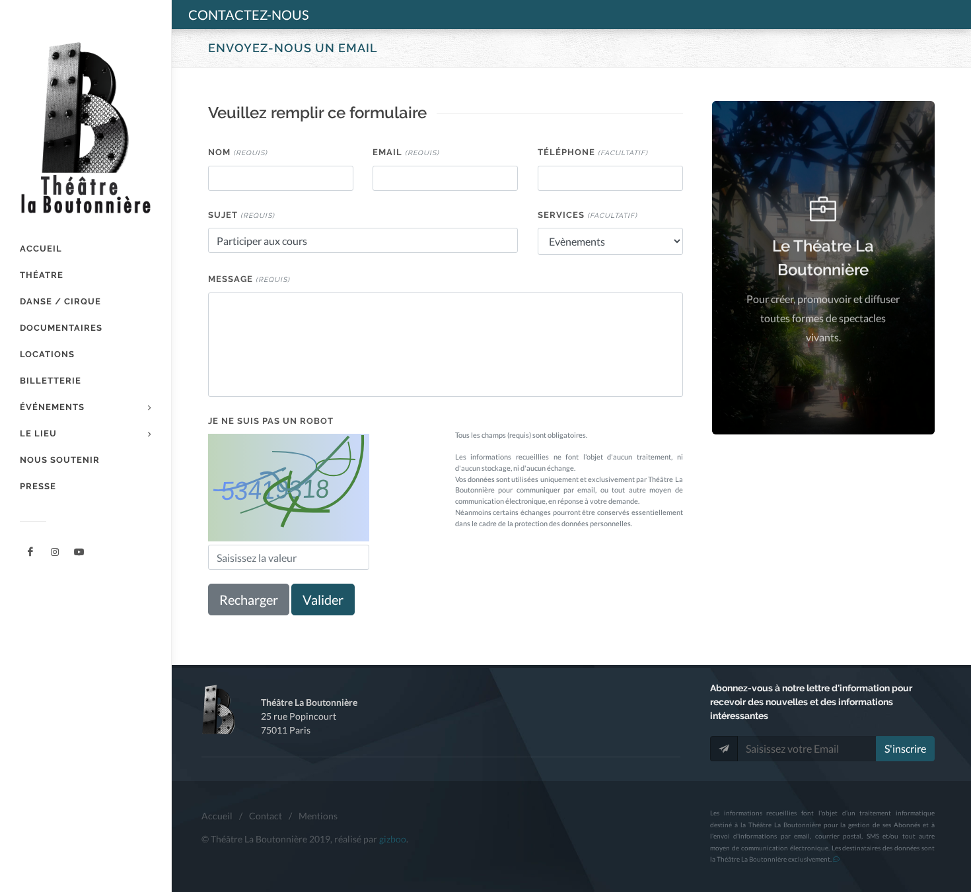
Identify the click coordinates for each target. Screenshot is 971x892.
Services (587, 215)
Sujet (241, 215)
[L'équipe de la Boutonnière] (79, 552)
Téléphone (593, 152)
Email (406, 152)
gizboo (392, 838)
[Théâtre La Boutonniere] (30, 552)
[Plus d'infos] (836, 859)
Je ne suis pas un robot (271, 421)
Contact (265, 815)
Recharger (248, 599)
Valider (323, 599)
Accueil (217, 815)
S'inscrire (905, 748)
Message (249, 279)
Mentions (318, 815)
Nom (238, 152)
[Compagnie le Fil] (54, 552)
